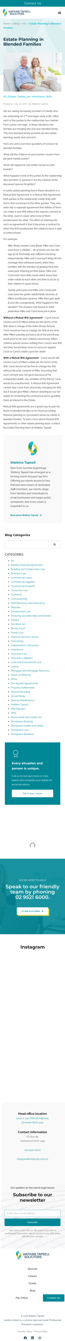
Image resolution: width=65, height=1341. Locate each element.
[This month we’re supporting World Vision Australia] (32, 1006)
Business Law (18, 573)
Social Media (18, 696)
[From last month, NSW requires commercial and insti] (32, 1078)
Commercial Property (23, 586)
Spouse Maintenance (22, 700)
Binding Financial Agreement (27, 565)
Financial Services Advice (25, 636)
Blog (16, 23)
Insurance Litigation (21, 658)
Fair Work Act (18, 624)
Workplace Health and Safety (27, 725)
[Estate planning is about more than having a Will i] (32, 970)
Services (32, 1268)
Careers (32, 1276)
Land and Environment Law (26, 662)
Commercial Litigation (23, 581)
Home (6, 23)
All (24, 23)
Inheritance (38, 96)
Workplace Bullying (22, 721)
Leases (15, 666)
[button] (59, 12)
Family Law (24, 96)
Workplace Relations (22, 734)
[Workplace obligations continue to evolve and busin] (32, 1042)
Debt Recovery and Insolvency (28, 603)
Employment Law (21, 611)
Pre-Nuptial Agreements (24, 683)
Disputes (16, 607)
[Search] (54, 544)
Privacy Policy (41, 1331)
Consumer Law (19, 590)
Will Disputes (18, 708)
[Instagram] (39, 1337)
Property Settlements (23, 687)
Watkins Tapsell (19, 704)
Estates (12, 96)
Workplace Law (19, 730)
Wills (49, 96)
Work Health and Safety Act (26, 717)
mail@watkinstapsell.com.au (32, 1159)
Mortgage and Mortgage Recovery (30, 670)
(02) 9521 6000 (31, 776)
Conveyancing (19, 598)
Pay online (22, 1297)
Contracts (16, 594)
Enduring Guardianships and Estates (31, 615)
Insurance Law (19, 653)
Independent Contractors (25, 645)
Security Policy (24, 1331)
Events (32, 1283)
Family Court (18, 628)
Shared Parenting (20, 691)
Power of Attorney (21, 675)
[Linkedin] (32, 1337)
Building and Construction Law (28, 569)
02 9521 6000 (31, 897)
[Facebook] (25, 1337)
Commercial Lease (21, 577)
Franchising (17, 641)
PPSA (14, 679)
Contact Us (32, 3)
